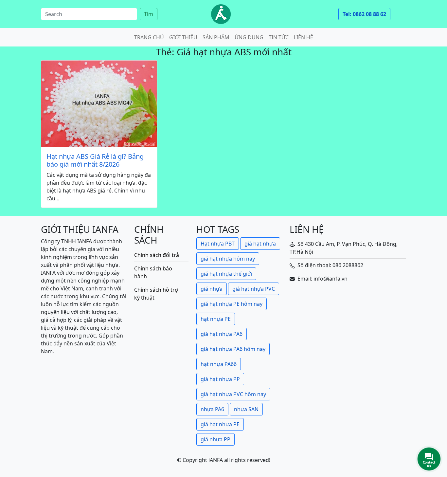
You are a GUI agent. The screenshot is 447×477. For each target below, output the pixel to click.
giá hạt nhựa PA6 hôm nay (233, 349)
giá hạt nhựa (260, 243)
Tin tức (279, 37)
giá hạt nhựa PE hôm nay (231, 303)
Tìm (148, 14)
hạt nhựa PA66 (219, 364)
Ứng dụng (249, 37)
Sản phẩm (216, 37)
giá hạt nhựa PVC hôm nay (233, 394)
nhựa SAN (246, 409)
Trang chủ (149, 37)
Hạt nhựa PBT (218, 243)
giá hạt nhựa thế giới (226, 273)
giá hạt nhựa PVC (253, 288)
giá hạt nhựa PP (220, 379)
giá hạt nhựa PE (220, 424)
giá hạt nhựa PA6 (221, 334)
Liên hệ (303, 37)
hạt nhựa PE (216, 318)
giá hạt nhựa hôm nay (228, 258)
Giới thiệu (183, 37)
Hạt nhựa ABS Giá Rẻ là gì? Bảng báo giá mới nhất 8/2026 (95, 160)
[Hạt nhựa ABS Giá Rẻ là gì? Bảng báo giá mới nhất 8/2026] (99, 104)
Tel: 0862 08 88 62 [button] (364, 14)
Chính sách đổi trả (156, 255)
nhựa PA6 (212, 409)
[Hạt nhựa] (221, 14)
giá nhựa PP (215, 439)
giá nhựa (212, 288)
